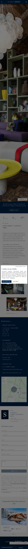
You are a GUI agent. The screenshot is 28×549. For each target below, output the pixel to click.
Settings (15, 281)
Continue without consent (20, 266)
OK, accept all (7, 281)
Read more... (12, 277)
